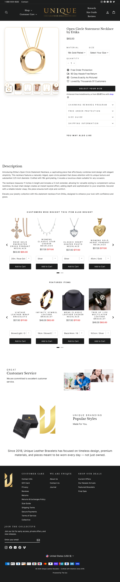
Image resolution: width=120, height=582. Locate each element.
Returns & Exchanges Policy (33, 499)
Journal (53, 487)
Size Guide (91, 12)
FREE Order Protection (84, 111)
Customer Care (27, 14)
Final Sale (82, 491)
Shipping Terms (28, 507)
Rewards (92, 8)
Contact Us (55, 483)
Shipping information (83, 123)
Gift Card (26, 483)
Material (73, 48)
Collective (26, 520)
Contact (24, 2)
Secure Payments (29, 512)
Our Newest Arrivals (87, 483)
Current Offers (84, 479)
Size (92, 48)
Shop (27, 10)
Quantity (73, 58)
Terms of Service (29, 516)
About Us (54, 479)
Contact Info (27, 479)
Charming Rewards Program (87, 105)
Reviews (92, 16)
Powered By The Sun (60, 573)
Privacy (25, 487)
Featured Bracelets (86, 487)
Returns (25, 495)
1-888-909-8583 (12, 2)
